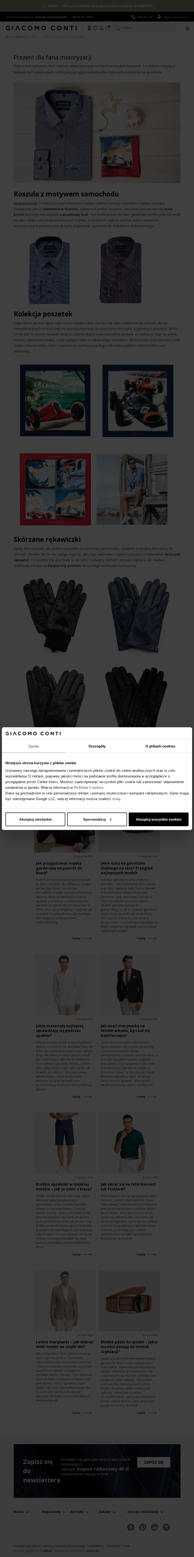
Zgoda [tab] (33, 746)
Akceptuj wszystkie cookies (158, 819)
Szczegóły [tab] (97, 746)
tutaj (116, 799)
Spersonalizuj (94, 819)
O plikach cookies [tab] (160, 746)
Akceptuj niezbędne (35, 819)
